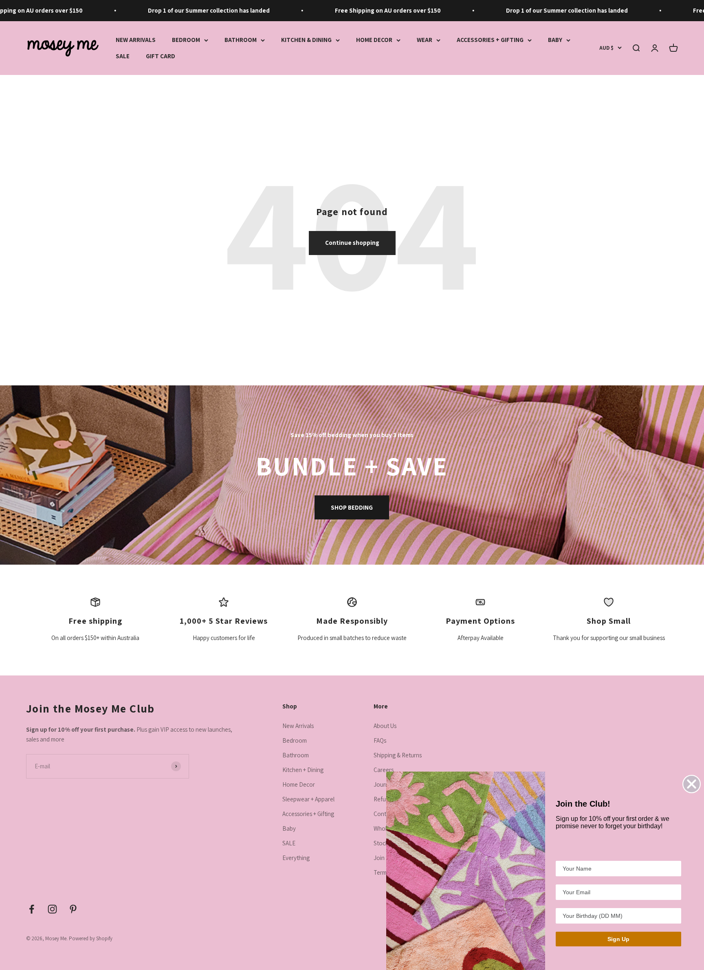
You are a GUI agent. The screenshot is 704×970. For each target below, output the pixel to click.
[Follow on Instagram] (52, 909)
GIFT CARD (160, 56)
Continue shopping (352, 242)
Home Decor (298, 784)
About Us (385, 726)
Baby (289, 828)
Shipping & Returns (398, 755)
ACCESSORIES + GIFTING (490, 40)
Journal (383, 784)
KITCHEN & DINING (306, 40)
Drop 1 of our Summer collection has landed (192, 10)
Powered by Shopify (90, 938)
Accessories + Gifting (308, 814)
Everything (296, 858)
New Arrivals (298, 726)
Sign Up (618, 939)
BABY (555, 40)
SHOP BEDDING (352, 507)
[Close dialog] (691, 784)
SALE (123, 56)
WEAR (424, 40)
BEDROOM (186, 40)
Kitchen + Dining (302, 770)
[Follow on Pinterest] (73, 909)
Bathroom (295, 755)
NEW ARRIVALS (136, 40)
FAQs (380, 740)
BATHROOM (240, 40)
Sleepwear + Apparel (308, 799)
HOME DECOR (374, 40)
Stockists (385, 843)
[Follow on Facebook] (31, 909)
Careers (384, 770)
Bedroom (294, 740)
